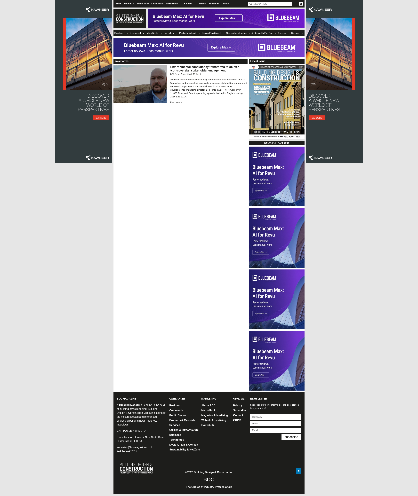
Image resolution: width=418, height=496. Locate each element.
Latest (118, 3)
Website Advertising (213, 420)
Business (295, 33)
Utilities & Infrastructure (184, 430)
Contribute (208, 425)
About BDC (129, 3)
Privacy (237, 405)
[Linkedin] (301, 4)
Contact (225, 3)
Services (282, 33)
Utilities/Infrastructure (236, 33)
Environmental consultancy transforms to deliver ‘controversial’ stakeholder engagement (204, 68)
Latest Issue (157, 3)
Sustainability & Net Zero (184, 449)
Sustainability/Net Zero (262, 33)
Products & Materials (182, 420)
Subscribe (214, 3)
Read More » (176, 102)
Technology (168, 33)
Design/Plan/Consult (211, 33)
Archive (202, 3)
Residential (119, 33)
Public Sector (152, 33)
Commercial (135, 33)
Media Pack (143, 3)
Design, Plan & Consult (183, 444)
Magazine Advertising (214, 415)
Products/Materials (188, 33)
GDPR (237, 420)
